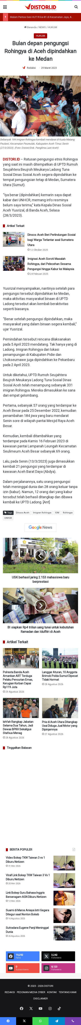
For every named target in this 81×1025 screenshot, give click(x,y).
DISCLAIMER (40, 998)
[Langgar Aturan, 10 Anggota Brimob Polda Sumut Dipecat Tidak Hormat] (60, 658)
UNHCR (8, 518)
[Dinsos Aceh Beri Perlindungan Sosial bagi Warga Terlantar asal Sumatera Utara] (14, 239)
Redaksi (31, 68)
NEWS (42, 27)
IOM (57, 512)
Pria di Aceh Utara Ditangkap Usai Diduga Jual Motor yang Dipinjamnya (59, 725)
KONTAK (52, 992)
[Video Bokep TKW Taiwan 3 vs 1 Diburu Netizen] (64, 863)
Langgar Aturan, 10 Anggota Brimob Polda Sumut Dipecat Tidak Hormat (60, 676)
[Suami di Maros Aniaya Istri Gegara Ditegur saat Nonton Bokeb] (64, 915)
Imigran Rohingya (42, 512)
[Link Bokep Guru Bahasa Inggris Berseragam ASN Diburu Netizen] (64, 898)
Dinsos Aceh (22, 512)
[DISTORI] (40, 6)
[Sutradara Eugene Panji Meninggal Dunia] (64, 933)
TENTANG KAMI (67, 992)
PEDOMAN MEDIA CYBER (31, 992)
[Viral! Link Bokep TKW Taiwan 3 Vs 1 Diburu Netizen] (64, 880)
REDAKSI (10, 992)
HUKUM (52, 27)
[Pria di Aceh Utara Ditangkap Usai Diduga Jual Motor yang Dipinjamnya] (60, 708)
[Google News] (40, 527)
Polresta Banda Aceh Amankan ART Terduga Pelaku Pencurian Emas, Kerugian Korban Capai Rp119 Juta (18, 680)
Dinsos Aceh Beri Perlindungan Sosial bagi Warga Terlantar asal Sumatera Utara (51, 240)
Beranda (32, 27)
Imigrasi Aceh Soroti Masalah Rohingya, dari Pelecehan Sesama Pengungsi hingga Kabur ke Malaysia (51, 264)
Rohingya (68, 512)
